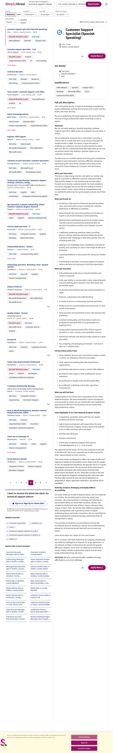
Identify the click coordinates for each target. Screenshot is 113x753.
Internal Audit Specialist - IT (18, 227)
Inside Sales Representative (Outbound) (23, 362)
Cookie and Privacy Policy (31, 510)
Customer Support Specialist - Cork (21, 49)
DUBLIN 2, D (36, 523)
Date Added (9, 19)
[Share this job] (82, 56)
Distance (26, 11)
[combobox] (41, 4)
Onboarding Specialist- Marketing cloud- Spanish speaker (27, 266)
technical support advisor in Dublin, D (24, 535)
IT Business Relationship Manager (21, 386)
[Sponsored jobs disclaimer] (106, 22)
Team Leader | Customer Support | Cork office (25, 92)
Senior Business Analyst (17, 459)
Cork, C (12, 527)
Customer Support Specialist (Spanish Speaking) (27, 29)
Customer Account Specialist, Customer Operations (28, 161)
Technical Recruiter (15, 72)
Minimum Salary (61, 11)
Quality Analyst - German (17, 313)
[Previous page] (10, 482)
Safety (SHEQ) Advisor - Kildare (20, 247)
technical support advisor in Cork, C (23, 531)
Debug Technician (14, 287)
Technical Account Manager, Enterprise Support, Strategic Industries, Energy (26, 181)
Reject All (84, 743)
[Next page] (46, 482)
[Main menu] (106, 4)
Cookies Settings (84, 737)
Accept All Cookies (84, 748)
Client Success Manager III (18, 437)
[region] (56, 742)
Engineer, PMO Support (16, 137)
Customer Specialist (17, 523)
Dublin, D (13, 539)
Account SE (11, 340)
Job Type (42, 11)
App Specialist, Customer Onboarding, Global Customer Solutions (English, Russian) (25, 205)
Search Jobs (93, 4)
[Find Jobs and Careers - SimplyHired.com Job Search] (15, 4)
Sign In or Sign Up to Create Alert (29, 503)
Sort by (7, 11)
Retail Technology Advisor (17, 114)
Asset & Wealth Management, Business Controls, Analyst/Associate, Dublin (27, 411)
